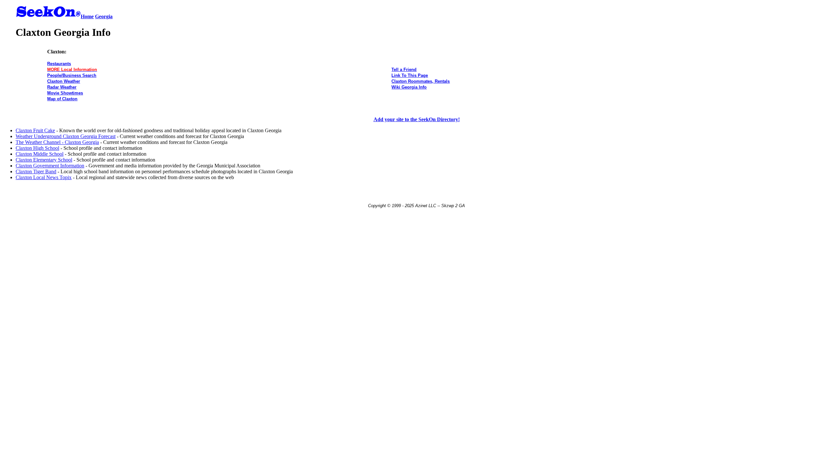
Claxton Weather (63, 81)
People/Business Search (71, 75)
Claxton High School (37, 148)
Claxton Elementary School (44, 160)
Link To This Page (409, 75)
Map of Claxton (62, 98)
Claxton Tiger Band (36, 171)
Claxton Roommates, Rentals (420, 81)
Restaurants (59, 63)
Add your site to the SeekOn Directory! (417, 119)
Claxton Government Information (50, 165)
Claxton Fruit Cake (35, 130)
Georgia (104, 16)
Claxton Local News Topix (44, 177)
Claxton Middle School (39, 154)
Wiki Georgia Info (409, 87)
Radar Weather (61, 87)
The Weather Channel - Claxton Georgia (57, 142)
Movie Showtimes (65, 93)
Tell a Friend (403, 69)
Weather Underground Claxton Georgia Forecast (66, 136)
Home (87, 16)
